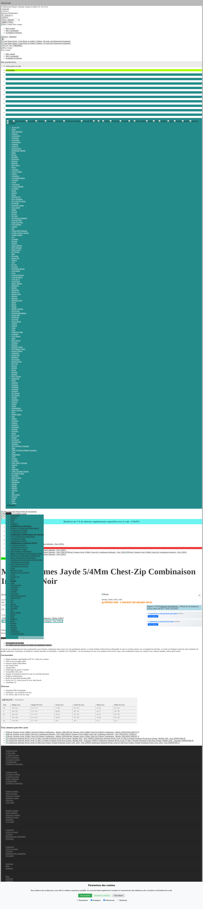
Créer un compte (12, 832)
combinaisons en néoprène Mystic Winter (161, 621)
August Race (16, 149)
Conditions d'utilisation (14, 764)
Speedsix (15, 421)
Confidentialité (11, 762)
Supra (14, 433)
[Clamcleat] (40, 121)
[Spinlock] (193, 121)
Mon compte (10, 28)
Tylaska (14, 459)
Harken (14, 243)
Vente (12, 520)
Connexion (10, 830)
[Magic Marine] (140, 121)
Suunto (14, 438)
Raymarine (16, 360)
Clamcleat (15, 176)
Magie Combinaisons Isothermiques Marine (26, 554)
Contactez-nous (11, 751)
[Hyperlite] (124, 121)
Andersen (15, 138)
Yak (13, 493)
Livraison (9, 834)
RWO (14, 381)
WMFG (14, 488)
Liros (13, 273)
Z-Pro (14, 499)
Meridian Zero (17, 300)
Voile (8, 72)
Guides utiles (10, 753)
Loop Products (17, 277)
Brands (8, 117)
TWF (14, 457)
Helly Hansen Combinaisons (21, 551)
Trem (13, 452)
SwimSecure (16, 442)
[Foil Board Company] (72, 121)
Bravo (14, 168)
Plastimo (15, 343)
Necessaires (83, 900)
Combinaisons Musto (18, 545)
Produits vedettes (12, 791)
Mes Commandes (12, 31)
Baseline (15, 157)
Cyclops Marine (17, 186)
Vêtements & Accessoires (15, 99)
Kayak (8, 103)
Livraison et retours (13, 760)
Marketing (123, 900)
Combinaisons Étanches (14, 86)
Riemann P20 (17, 362)
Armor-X (15, 146)
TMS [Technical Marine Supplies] (24, 450)
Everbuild (15, 203)
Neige (8, 112)
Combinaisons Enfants (18, 532)
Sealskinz (15, 400)
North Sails (16, 315)
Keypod (15, 267)
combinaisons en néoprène (15, 81)
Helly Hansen (17, 248)
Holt (13, 254)
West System (16, 478)
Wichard (15, 480)
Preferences (110, 900)
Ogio (13, 330)
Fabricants (9, 800)
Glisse (8, 90)
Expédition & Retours (14, 33)
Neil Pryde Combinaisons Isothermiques (25, 556)
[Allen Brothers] (19, 121)
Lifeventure (16, 271)
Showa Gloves (17, 410)
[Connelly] (49, 121)
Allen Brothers (17, 132)
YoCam (14, 497)
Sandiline (15, 387)
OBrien (14, 326)
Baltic (14, 153)
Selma (14, 406)
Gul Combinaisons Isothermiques (22, 537)
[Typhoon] (11, 123)
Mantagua (15, 290)
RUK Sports (16, 376)
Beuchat (15, 161)
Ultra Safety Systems (19, 463)
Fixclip (14, 214)
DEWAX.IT (16, 197)
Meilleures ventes (12, 798)
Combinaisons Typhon (18, 549)
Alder (14, 130)
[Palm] (156, 121)
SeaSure (15, 402)
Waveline (15, 476)
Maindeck (15, 286)
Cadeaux (13, 518)
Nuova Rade (16, 322)
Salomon (15, 385)
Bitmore (15, 163)
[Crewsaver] (58, 121)
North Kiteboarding (19, 313)
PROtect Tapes (17, 347)
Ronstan (15, 372)
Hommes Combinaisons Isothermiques (24, 528)
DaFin (14, 191)
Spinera (14, 423)
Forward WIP (17, 220)
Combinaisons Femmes (19, 530)
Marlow (14, 296)
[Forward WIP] (87, 121)
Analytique (97, 900)
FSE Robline (16, 224)
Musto (14, 305)
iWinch (14, 260)
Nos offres (5, 807)
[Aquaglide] (30, 121)
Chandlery (9, 77)
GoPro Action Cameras (20, 233)
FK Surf (15, 216)
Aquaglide (15, 140)
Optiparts (15, 334)
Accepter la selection (102, 895)
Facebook (9, 864)
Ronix (14, 370)
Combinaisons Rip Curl (19, 547)
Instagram (9, 868)
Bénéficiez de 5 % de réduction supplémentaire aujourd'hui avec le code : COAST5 (102, 521)
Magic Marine (17, 284)
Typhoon (15, 461)
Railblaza (15, 357)
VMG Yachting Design (20, 471)
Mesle (14, 303)
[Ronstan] (178, 121)
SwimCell (15, 440)
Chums (14, 174)
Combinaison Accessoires (19, 562)
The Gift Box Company (20, 446)
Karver (14, 265)
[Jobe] (131, 121)
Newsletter (10, 839)
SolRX (14, 419)
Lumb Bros (16, 281)
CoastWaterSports (18, 178)
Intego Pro (15, 258)
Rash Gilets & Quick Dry (19, 564)
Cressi (14, 182)
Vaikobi (14, 465)
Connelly (15, 180)
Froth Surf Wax (17, 222)
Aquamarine (16, 142)
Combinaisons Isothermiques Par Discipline (26, 560)
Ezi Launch (16, 208)
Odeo (14, 328)
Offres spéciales (11, 794)
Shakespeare (16, 408)
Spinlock (15, 425)
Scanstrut (15, 389)
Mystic (14, 307)
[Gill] (95, 121)
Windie (14, 486)
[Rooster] (185, 121)
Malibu (14, 288)
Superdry (15, 431)
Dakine (14, 193)
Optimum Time (17, 332)
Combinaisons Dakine (18, 541)
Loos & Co (16, 279)
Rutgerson (15, 379)
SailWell (15, 383)
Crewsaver (16, 184)
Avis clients (10, 803)
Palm (13, 338)
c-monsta (15, 170)
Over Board (16, 336)
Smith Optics (16, 414)
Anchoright (16, 136)
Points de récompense (28, 512)
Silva (13, 412)
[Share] (199, 595)
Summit (14, 429)
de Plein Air (10, 108)
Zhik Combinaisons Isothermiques (23, 558)
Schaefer (15, 391)
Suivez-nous (5, 872)
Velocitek (15, 469)
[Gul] (100, 121)
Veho (13, 467)
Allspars (15, 134)
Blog (7, 866)
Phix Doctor (16, 341)
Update (4, 22)
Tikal (13, 448)
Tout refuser (118, 895)
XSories (15, 490)
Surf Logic (16, 436)
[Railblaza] (163, 121)
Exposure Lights (18, 205)
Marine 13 (15, 292)
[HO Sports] (115, 121)
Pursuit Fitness (17, 351)
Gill (13, 229)
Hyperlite (15, 256)
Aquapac (15, 144)
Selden (14, 404)
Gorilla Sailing (17, 235)
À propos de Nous (17, 634)
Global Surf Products (19, 231)
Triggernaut (16, 455)
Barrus (14, 155)
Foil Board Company (19, 218)
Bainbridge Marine (18, 151)
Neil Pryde (16, 311)
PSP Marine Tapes (18, 349)
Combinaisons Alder (17, 539)
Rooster (14, 374)
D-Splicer (15, 189)
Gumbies (15, 239)
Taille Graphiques (12, 757)
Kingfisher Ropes (18, 269)
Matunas (15, 298)
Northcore (15, 317)
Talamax (15, 444)
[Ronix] (170, 121)
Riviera (14, 366)
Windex (14, 484)
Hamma (14, 241)
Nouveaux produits (13, 796)
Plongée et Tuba (12, 95)
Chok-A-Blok (17, 172)
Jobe (13, 262)
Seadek (14, 398)
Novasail (15, 319)
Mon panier (5, 62)
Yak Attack (16, 495)
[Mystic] (149, 121)
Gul (13, 237)
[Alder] (10, 121)
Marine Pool (16, 294)
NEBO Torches (17, 309)
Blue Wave (16, 165)
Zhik (13, 501)
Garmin (14, 227)
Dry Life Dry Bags (19, 201)
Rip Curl (15, 364)
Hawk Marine (17, 246)
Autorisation (10, 70)
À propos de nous (12, 755)
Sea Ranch (16, 393)
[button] (8, 513)
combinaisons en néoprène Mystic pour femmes (163, 613)
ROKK (14, 368)
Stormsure (15, 427)
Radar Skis (16, 355)
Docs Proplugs (17, 199)
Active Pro (16, 127)
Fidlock (14, 212)
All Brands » (11, 505)
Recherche (17, 46)
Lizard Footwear (18, 275)
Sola (13, 417)
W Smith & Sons (18, 474)
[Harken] (106, 121)
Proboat (14, 345)
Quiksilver (15, 353)
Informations (5, 768)
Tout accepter (85, 895)
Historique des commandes (16, 837)
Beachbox (15, 159)
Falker (14, 210)
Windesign (15, 482)
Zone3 (14, 503)
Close (10, 22)
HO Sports (16, 252)
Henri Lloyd (16, 250)
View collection (153, 616)
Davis (14, 195)
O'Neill (14, 324)
